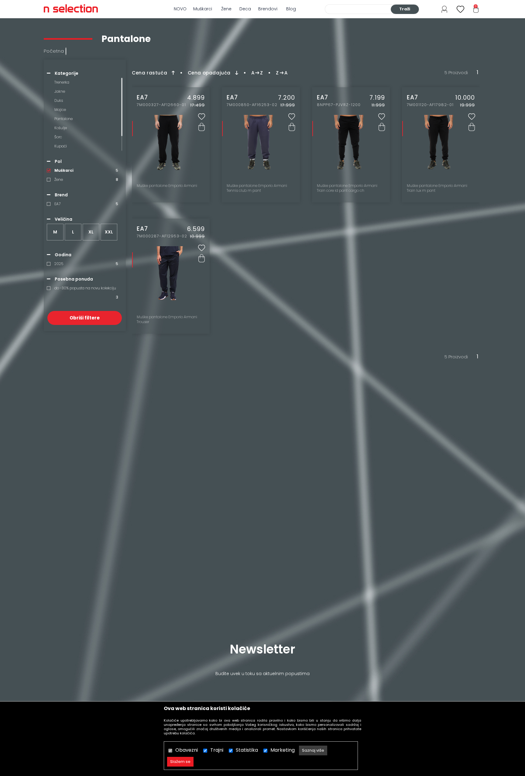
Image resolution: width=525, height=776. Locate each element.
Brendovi (267, 9)
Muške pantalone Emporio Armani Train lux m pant (437, 188)
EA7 (57, 203)
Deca (245, 9)
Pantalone (63, 118)
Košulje (60, 127)
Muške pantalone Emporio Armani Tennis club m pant (257, 188)
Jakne (59, 91)
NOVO (180, 9)
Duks (58, 100)
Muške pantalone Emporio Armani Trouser (167, 319)
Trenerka (61, 82)
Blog (291, 9)
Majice (60, 109)
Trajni (216, 750)
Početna (54, 51)
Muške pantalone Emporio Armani (167, 185)
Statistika (247, 750)
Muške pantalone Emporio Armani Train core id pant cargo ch (347, 188)
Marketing (282, 750)
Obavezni (186, 750)
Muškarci (202, 9)
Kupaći (60, 146)
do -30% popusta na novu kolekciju (85, 288)
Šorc (58, 137)
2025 (58, 263)
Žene (226, 9)
